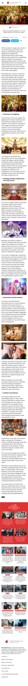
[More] (21, 40)
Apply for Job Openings (7, 659)
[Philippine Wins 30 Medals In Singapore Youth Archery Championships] (20, 532)
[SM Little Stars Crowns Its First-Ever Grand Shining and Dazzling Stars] (7, 588)
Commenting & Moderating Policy (9, 674)
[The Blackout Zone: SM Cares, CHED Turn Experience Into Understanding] (20, 588)
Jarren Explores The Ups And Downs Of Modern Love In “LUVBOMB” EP (7, 614)
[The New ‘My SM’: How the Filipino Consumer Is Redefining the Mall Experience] (7, 570)
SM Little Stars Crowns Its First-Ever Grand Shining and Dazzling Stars (7, 596)
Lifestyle (7, 574)
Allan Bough (6, 37)
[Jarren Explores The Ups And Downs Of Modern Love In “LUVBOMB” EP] (7, 605)
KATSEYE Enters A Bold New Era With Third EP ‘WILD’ (20, 613)
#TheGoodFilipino (7, 627)
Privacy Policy (4, 671)
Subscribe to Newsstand (7, 665)
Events (3, 497)
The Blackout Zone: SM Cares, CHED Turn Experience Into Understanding (20, 596)
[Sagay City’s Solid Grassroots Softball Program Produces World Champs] (20, 515)
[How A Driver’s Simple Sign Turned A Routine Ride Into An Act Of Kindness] (7, 623)
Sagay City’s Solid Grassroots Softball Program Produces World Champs (20, 521)
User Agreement (5, 668)
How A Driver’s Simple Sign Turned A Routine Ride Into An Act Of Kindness (7, 631)
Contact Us (4, 656)
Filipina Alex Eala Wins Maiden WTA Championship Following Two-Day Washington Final (7, 539)
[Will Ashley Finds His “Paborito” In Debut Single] (20, 623)
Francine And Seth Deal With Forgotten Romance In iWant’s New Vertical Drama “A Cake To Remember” (20, 560)
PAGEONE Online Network (7, 555)
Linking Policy (4, 677)
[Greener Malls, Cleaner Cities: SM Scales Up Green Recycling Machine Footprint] (20, 570)
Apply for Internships (6, 662)
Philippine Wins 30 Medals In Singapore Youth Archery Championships (20, 539)
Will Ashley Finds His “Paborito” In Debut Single (20, 631)
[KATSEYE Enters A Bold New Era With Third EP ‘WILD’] (20, 605)
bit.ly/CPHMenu (15, 459)
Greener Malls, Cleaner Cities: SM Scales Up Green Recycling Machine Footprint (20, 579)
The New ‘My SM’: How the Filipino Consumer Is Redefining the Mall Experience (7, 579)
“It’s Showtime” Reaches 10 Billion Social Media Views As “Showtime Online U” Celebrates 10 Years (7, 560)
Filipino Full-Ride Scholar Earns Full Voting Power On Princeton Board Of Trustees (7, 522)
